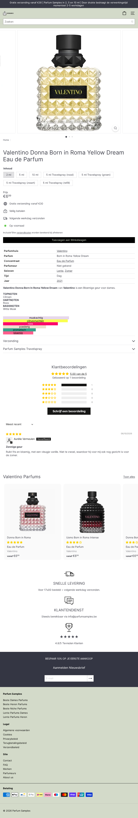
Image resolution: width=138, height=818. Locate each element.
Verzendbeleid (11, 747)
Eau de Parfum (65, 260)
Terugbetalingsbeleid (15, 742)
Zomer (68, 270)
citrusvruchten (35, 320)
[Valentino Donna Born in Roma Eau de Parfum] (33, 522)
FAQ (5, 764)
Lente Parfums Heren (15, 716)
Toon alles (129, 476)
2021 (60, 280)
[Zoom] (115, 128)
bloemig (18, 332)
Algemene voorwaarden (16, 730)
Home (6, 140)
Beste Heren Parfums (15, 704)
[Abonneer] (90, 678)
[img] (13, 434)
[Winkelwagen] (124, 13)
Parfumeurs (9, 773)
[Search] (132, 21)
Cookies (7, 734)
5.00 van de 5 (78, 373)
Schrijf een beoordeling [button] (69, 411)
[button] (49, 385)
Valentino (62, 250)
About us (8, 777)
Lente (60, 270)
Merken (7, 768)
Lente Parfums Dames (15, 712)
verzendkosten (24, 232)
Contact (7, 760)
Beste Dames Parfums (15, 700)
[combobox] (69, 21)
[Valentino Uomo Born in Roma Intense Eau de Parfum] (92, 522)
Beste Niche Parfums (15, 708)
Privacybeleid (10, 738)
